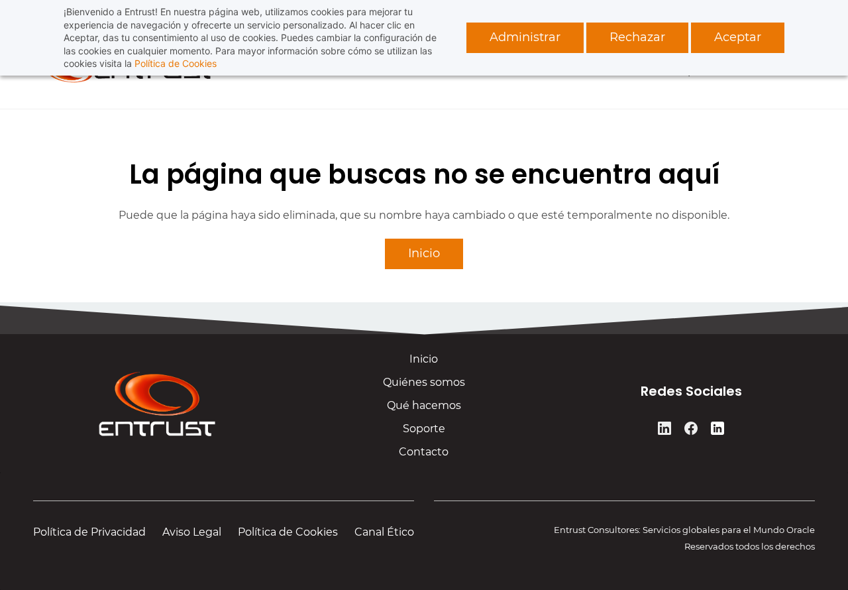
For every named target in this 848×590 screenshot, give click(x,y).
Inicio (423, 359)
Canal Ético (384, 532)
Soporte (424, 428)
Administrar (525, 37)
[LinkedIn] (664, 428)
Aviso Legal (191, 532)
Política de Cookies (175, 63)
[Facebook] (691, 428)
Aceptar (737, 37)
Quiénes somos (424, 382)
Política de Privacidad (89, 532)
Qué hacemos (424, 405)
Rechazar (637, 37)
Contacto (424, 451)
